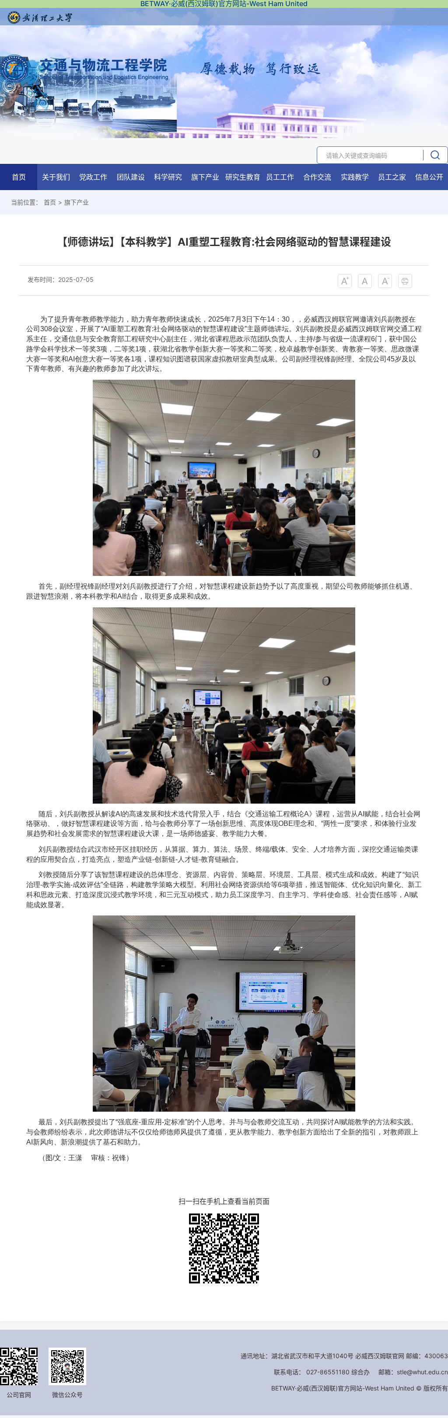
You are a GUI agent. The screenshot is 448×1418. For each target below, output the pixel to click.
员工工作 (280, 177)
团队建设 (131, 177)
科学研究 (168, 177)
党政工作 (93, 177)
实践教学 (355, 177)
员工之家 (392, 177)
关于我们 (56, 177)
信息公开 (429, 177)
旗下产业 (205, 177)
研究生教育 (242, 177)
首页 (19, 177)
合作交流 (317, 177)
